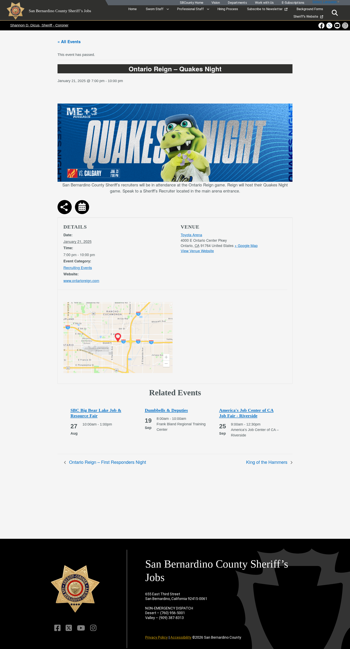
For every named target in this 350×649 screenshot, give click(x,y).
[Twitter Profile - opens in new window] (329, 25)
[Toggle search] (335, 13)
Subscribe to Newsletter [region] (265, 9)
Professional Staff (190, 9)
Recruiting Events (77, 267)
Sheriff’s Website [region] (305, 16)
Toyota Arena (191, 234)
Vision (215, 2)
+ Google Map (246, 245)
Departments (237, 2)
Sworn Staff (154, 9)
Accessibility (180, 637)
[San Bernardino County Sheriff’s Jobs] (75, 589)
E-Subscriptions (293, 2)
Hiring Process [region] (227, 9)
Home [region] (132, 9)
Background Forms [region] (310, 9)
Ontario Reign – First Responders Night (107, 462)
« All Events (69, 41)
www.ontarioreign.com (81, 280)
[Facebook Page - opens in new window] (321, 25)
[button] (166, 357)
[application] (118, 337)
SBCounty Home (191, 2)
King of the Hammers (267, 462)
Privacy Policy (156, 637)
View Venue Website (197, 250)
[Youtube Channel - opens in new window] (337, 25)
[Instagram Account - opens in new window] (344, 25)
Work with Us (264, 2)
